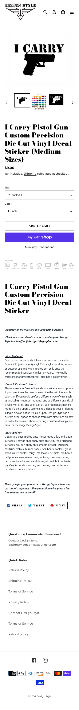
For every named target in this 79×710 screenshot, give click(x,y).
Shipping (30, 173)
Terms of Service (20, 591)
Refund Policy (18, 570)
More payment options (39, 246)
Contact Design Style (24, 613)
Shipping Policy (20, 581)
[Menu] (71, 12)
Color (8, 203)
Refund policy (18, 634)
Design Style (44, 696)
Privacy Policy (18, 602)
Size (7, 187)
